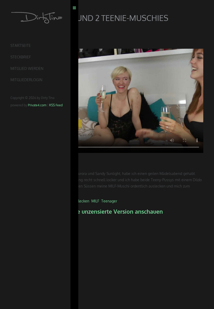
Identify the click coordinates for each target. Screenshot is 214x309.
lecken (83, 201)
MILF (95, 201)
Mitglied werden (26, 68)
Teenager (109, 201)
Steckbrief (20, 57)
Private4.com (37, 105)
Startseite (20, 45)
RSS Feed (56, 105)
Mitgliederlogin (26, 80)
